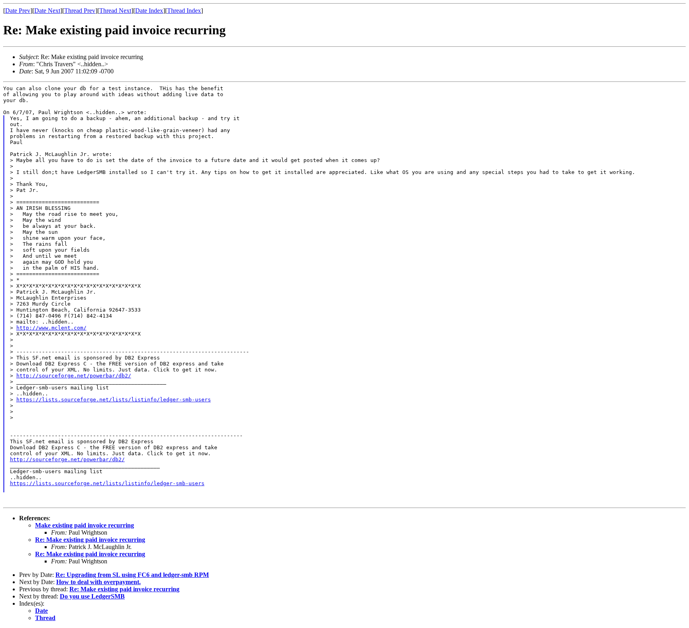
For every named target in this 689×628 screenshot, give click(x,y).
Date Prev (17, 10)
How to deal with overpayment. (98, 582)
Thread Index (184, 10)
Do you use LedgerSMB (92, 596)
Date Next (47, 10)
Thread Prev (79, 10)
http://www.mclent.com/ (51, 328)
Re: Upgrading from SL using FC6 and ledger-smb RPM (132, 574)
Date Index (149, 10)
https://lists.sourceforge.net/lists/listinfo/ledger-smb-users (113, 400)
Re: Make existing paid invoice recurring (90, 539)
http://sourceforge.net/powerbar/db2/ (73, 376)
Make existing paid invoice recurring (84, 525)
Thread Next (115, 10)
